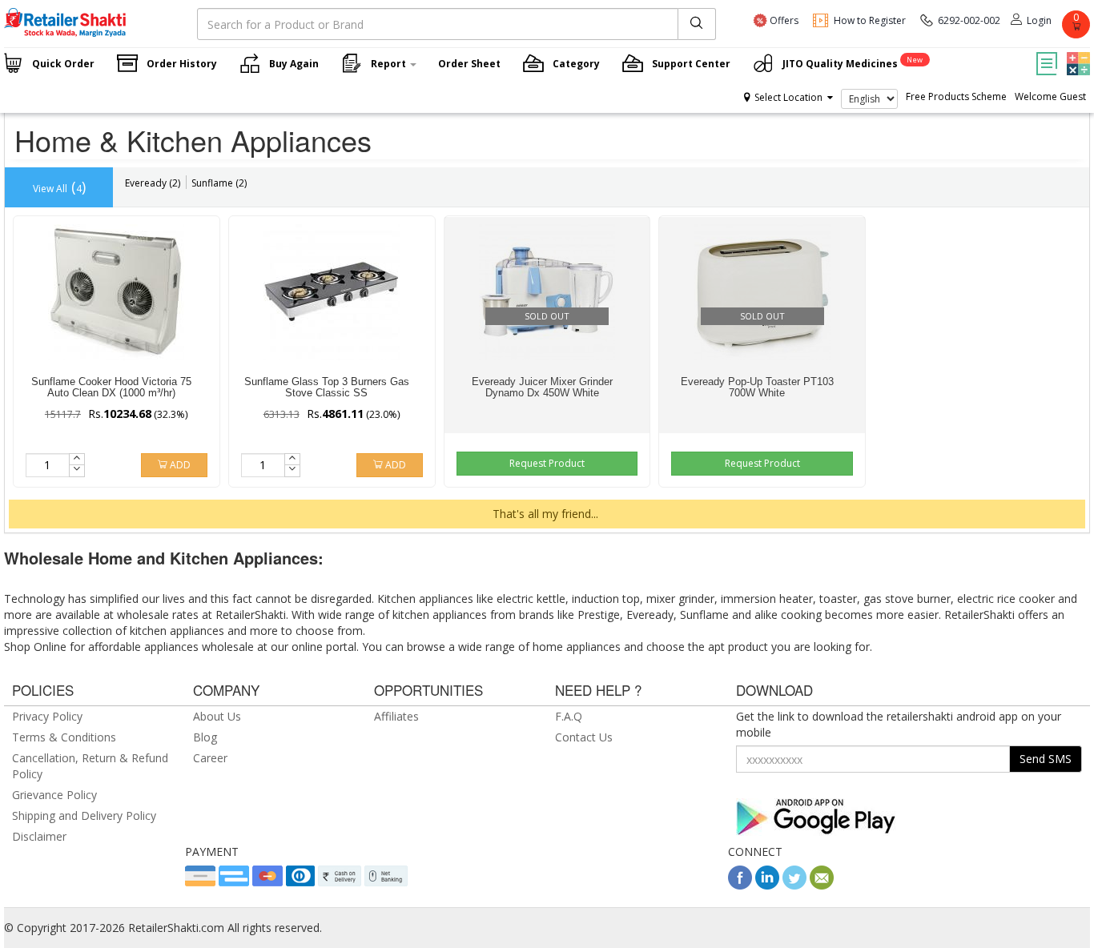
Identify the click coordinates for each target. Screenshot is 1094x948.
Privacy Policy (47, 716)
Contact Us (584, 737)
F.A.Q (568, 716)
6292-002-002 (969, 20)
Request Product (547, 463)
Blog (205, 737)
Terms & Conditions (64, 737)
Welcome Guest (1050, 96)
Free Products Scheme (956, 96)
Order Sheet (469, 63)
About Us (217, 716)
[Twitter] (794, 885)
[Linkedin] (767, 885)
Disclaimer (39, 836)
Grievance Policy (54, 794)
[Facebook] (740, 885)
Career (210, 757)
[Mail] (822, 885)
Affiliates (396, 716)
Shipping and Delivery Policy (84, 815)
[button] (1076, 52)
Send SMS (1046, 758)
